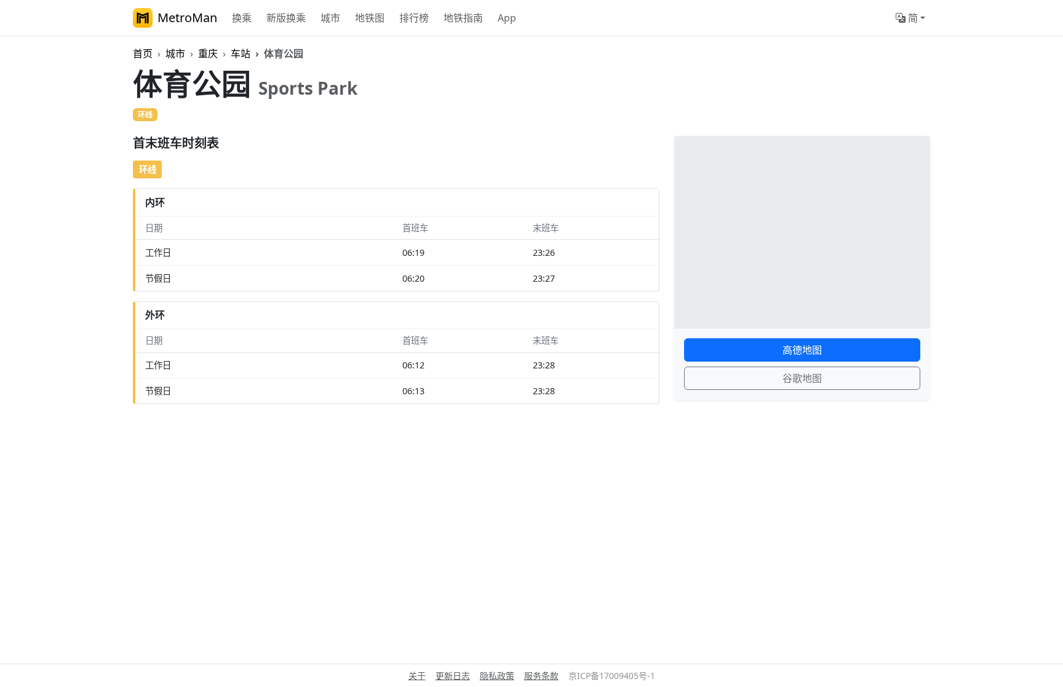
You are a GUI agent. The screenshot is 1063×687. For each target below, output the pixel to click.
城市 (330, 18)
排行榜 (414, 18)
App (507, 18)
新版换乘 (286, 18)
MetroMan (187, 17)
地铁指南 (463, 18)
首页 (143, 53)
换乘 (242, 18)
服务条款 (541, 675)
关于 (417, 675)
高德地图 (802, 350)
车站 (240, 53)
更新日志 (453, 675)
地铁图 (369, 18)
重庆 (208, 53)
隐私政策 (497, 675)
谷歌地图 (802, 378)
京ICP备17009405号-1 (611, 675)
